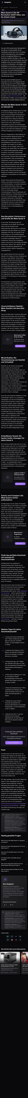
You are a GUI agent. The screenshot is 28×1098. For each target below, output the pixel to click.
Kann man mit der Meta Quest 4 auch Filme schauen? (12, 852)
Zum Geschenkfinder (13, 742)
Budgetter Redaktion (9, 20)
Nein (12, 904)
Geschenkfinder (5, 619)
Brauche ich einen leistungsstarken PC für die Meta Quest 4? (13, 847)
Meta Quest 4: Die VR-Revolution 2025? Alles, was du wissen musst (14, 7)
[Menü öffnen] (25, 2)
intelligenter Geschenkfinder (14, 96)
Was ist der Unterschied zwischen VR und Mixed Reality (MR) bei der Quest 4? (12, 864)
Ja (6, 904)
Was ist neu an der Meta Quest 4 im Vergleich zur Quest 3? (13, 841)
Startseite (6, 7)
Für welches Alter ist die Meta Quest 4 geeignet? (11, 858)
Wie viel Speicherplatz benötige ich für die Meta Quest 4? (12, 870)
